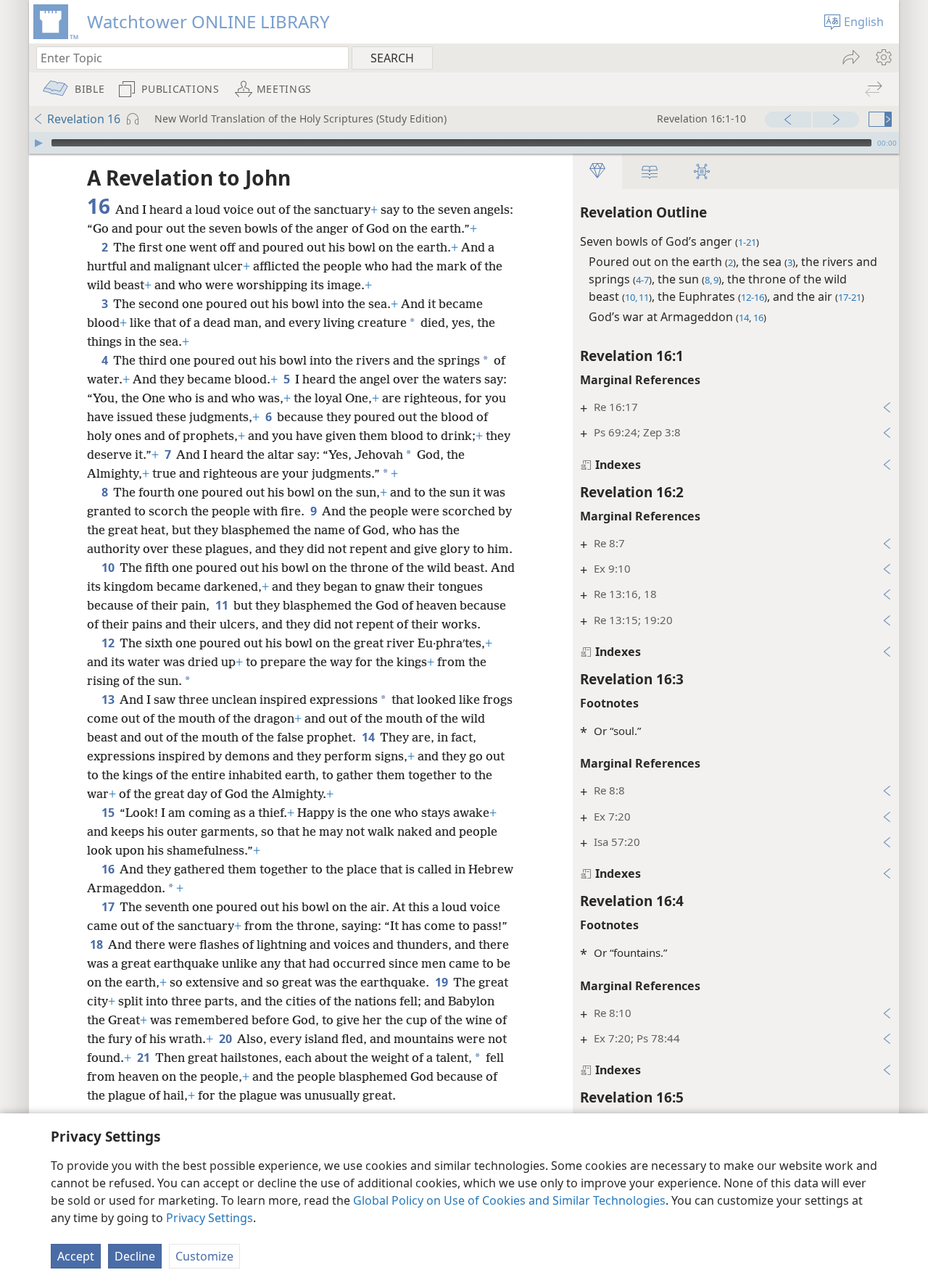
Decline (135, 1256)
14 (369, 737)
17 (109, 907)
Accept (75, 1256)
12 (109, 643)
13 (109, 699)
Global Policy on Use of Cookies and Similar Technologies (509, 1200)
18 (97, 944)
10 (109, 568)
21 (144, 1058)
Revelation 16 (83, 119)
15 (109, 813)
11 (223, 605)
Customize (204, 1256)
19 (442, 982)
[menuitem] (882, 57)
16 (109, 869)
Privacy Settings (209, 1218)
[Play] (38, 143)
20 (226, 1039)
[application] (464, 143)
